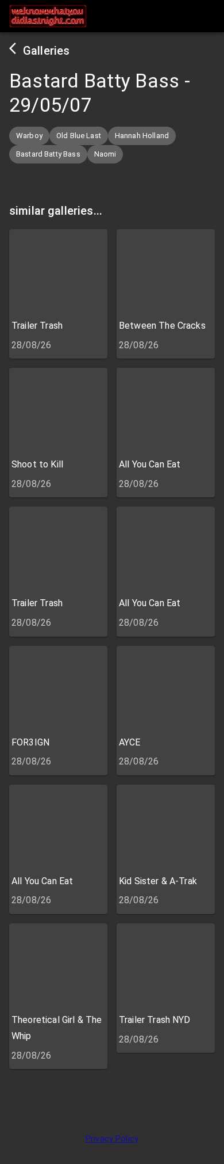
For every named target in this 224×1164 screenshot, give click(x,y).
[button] (29, 136)
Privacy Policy (112, 1139)
